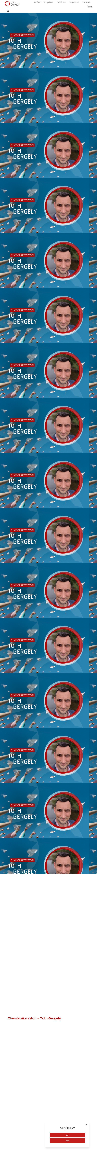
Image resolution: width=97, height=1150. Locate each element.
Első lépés (61, 2)
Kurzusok (86, 2)
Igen (67, 1135)
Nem (67, 1141)
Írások (89, 7)
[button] (8, 11)
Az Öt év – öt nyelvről (43, 2)
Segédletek (74, 2)
